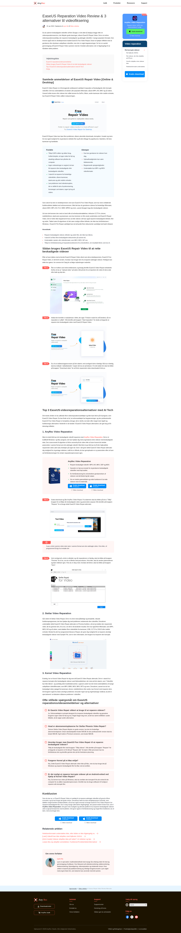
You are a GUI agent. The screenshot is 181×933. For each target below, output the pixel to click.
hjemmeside (73, 888)
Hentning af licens (100, 908)
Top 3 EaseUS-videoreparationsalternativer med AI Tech (65, 67)
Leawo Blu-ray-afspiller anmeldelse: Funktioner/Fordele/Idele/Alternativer (69, 842)
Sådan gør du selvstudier (102, 912)
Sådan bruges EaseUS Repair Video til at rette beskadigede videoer (69, 64)
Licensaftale (143, 929)
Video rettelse (74, 26)
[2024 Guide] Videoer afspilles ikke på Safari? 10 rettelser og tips (66, 839)
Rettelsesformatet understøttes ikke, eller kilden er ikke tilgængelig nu (68, 833)
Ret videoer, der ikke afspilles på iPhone (135, 57)
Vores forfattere (74, 912)
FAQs (48, 69)
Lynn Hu (65, 26)
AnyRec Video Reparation (93, 437)
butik (105, 3)
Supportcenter (99, 904)
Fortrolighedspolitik (130, 929)
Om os (71, 904)
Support (144, 3)
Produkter (117, 3)
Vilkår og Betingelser (115, 929)
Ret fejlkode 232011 (132, 53)
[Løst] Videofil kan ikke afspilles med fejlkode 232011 (62, 836)
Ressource (131, 3)
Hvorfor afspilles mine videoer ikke (135, 62)
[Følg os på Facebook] (127, 917)
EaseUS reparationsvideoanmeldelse (58, 62)
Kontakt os (72, 908)
